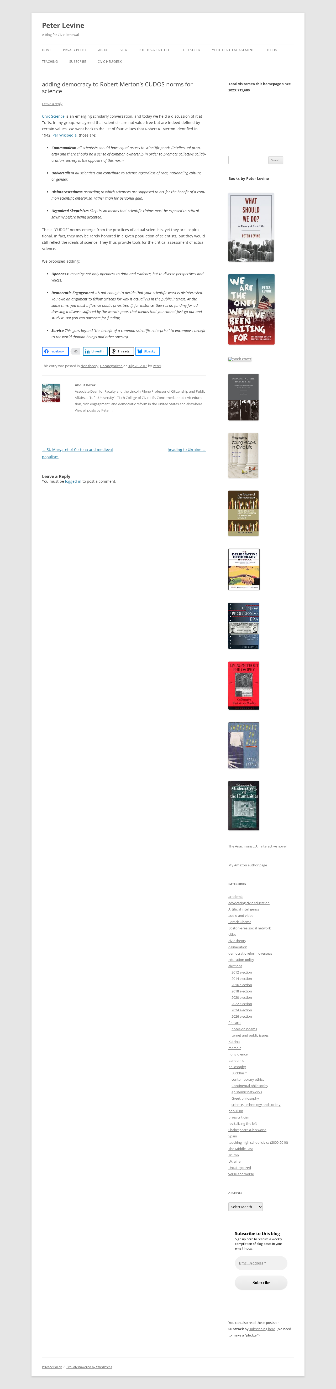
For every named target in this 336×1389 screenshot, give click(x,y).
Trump (233, 1155)
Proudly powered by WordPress (89, 1367)
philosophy (237, 1066)
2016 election (242, 984)
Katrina (234, 1041)
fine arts (234, 1022)
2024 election (242, 1010)
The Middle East (240, 1148)
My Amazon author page (247, 865)
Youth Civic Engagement (233, 50)
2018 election (242, 991)
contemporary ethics (248, 1079)
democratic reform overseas (250, 953)
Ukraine (234, 1161)
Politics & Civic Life (154, 50)
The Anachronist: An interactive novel (257, 846)
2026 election (242, 1016)
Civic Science (53, 116)
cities (232, 934)
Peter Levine (63, 25)
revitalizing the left (242, 1123)
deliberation (237, 947)
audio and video (241, 915)
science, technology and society (256, 1104)
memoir (234, 1047)
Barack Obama (239, 921)
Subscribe (77, 61)
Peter (157, 365)
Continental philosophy (250, 1085)
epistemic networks (247, 1092)
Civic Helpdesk (110, 61)
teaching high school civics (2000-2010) (258, 1142)
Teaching (50, 61)
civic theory (89, 365)
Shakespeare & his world (247, 1129)
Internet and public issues (248, 1035)
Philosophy (191, 50)
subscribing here (262, 1328)
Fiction (271, 50)
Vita (123, 50)
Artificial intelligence (243, 909)
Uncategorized (111, 365)
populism (235, 1111)
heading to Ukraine (187, 449)
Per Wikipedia (64, 135)
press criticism (239, 1117)
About (103, 50)
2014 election (242, 978)
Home (46, 50)
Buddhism (240, 1073)
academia (235, 896)
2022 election (242, 1003)
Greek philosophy (245, 1098)
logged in (73, 481)
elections (235, 966)
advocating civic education (249, 903)
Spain (232, 1136)
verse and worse (241, 1174)
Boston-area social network (249, 928)
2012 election (242, 972)
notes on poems (244, 1029)
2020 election (242, 997)
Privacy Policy (75, 50)
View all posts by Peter (94, 410)
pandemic (236, 1060)
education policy (241, 959)
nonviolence (238, 1054)
